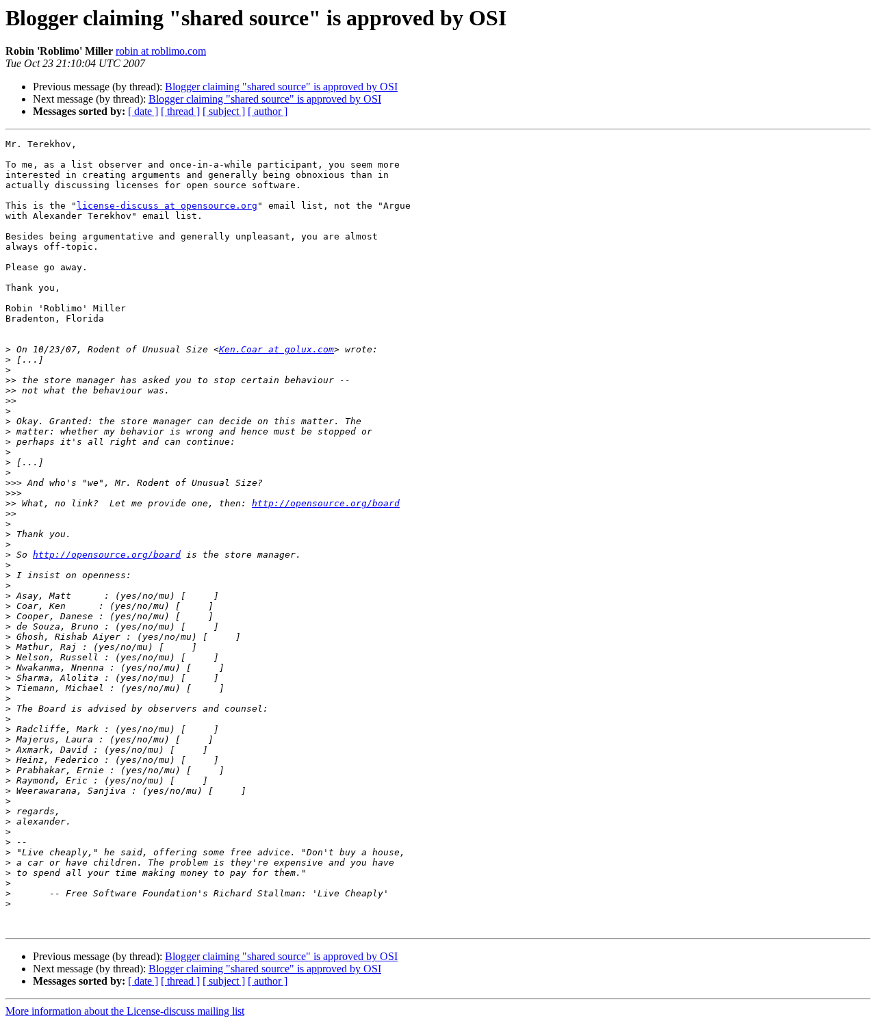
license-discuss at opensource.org (167, 205)
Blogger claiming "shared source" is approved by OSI (281, 86)
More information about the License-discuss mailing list (124, 1011)
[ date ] (143, 111)
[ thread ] (180, 111)
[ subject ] (224, 111)
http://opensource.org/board (326, 503)
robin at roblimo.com (161, 51)
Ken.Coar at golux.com (276, 349)
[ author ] (267, 111)
